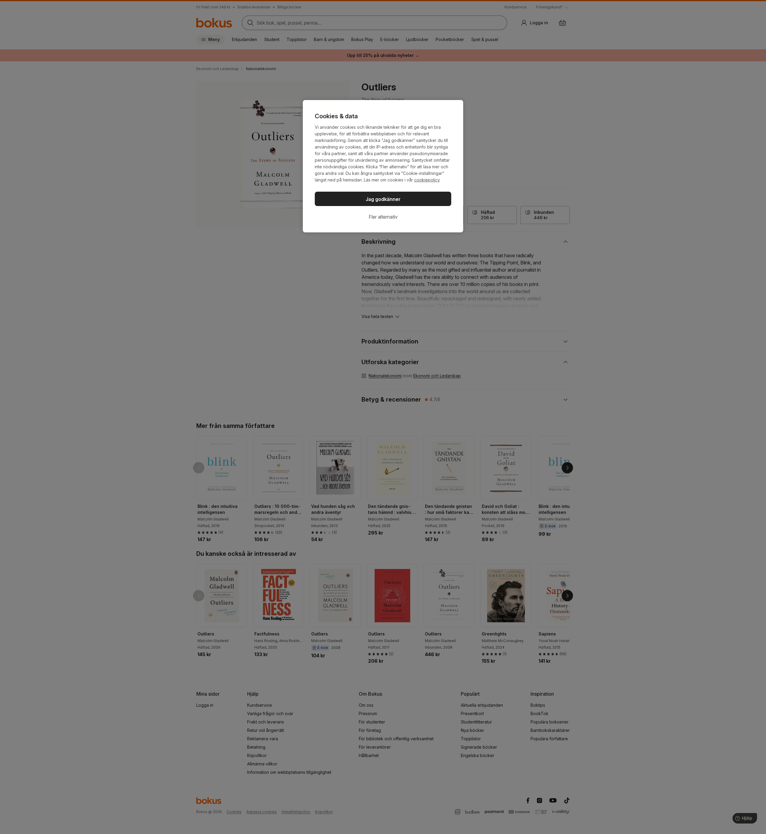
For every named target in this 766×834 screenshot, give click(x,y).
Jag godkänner (383, 199)
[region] (383, 166)
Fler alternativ (383, 217)
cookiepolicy (427, 179)
